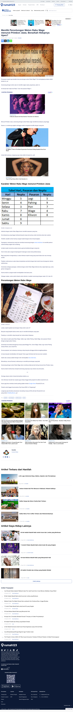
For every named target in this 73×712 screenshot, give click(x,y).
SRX (32, 699)
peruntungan (11, 397)
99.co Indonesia (34, 694)
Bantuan (70, 1)
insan (13, 629)
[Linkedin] (8, 41)
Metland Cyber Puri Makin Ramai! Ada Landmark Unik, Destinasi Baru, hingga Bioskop (26, 601)
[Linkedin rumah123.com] (14, 650)
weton (24, 397)
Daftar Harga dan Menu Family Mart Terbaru (32, 501)
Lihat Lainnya (36, 581)
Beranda (3, 15)
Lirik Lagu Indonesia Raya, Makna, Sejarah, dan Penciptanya (37, 476)
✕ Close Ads (69, 709)
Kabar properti (16, 10)
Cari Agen (42, 1)
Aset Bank (48, 1)
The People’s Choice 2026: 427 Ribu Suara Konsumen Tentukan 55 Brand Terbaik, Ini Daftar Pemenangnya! (31, 637)
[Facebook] (2, 41)
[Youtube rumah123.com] (10, 650)
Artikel (7, 15)
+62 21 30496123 (44, 696)
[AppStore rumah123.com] (5, 686)
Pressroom (3, 704)
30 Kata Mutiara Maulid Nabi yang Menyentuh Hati (36, 557)
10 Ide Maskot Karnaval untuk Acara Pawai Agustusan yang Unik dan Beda (23, 626)
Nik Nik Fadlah (30, 552)
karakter (5, 397)
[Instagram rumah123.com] (8, 650)
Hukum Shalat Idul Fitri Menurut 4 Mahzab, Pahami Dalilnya (37, 488)
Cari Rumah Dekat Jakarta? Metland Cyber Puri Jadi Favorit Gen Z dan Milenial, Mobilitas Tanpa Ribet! (30, 591)
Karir (2, 701)
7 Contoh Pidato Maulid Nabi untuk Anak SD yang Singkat (38, 545)
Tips (32, 10)
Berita (58, 1)
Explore (53, 1)
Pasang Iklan (60, 4)
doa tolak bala (32, 357)
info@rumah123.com (45, 694)
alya (28, 577)
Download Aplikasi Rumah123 (8, 1)
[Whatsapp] (11, 41)
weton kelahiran (38, 242)
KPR (11, 696)
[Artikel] (6, 10)
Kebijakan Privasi (22, 694)
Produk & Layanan (4, 696)
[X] (5, 41)
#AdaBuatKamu (11, 393)
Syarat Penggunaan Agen (24, 699)
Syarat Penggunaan (23, 696)
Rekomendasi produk (39, 10)
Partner (2, 699)
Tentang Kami (3, 694)
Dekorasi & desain (25, 10)
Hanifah (19, 38)
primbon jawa (18, 397)
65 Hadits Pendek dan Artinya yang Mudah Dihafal (36, 570)
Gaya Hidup (11, 15)
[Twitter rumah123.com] (5, 650)
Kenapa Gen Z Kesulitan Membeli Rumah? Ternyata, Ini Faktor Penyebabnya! (24, 616)
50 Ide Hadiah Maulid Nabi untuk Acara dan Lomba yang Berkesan (41, 532)
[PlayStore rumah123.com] (15, 687)
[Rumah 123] (8, 5)
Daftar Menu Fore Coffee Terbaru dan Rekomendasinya (36, 513)
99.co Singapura (34, 696)
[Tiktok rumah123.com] (17, 650)
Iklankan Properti (13, 694)
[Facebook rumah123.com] (2, 650)
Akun (71, 4)
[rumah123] (36, 645)
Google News (32, 383)
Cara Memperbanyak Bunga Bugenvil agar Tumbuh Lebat (18, 631)
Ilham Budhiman (31, 540)
